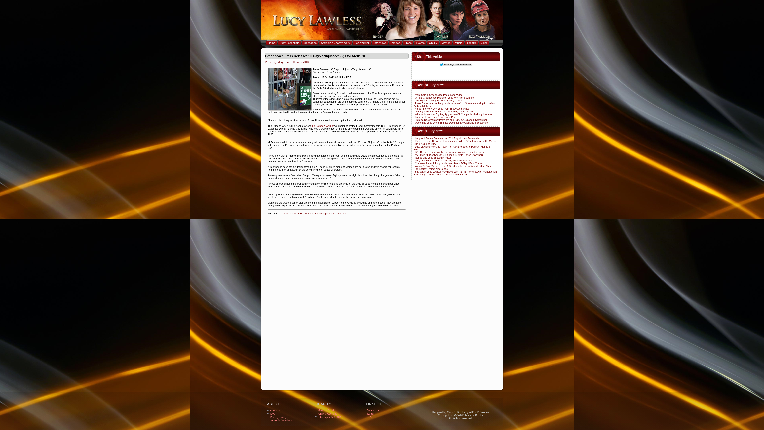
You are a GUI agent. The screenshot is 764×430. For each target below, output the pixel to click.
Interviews (380, 42)
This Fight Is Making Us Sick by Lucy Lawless (439, 100)
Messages (310, 42)
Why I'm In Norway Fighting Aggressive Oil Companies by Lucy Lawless (453, 114)
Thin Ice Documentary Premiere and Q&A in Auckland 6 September (451, 120)
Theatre (472, 42)
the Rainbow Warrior (323, 126)
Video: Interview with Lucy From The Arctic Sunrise (442, 109)
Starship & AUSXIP (329, 417)
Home (271, 42)
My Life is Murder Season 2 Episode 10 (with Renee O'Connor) (449, 155)
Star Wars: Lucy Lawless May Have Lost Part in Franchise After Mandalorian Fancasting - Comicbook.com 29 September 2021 (455, 173)
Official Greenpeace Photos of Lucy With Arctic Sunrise (444, 97)
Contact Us (373, 410)
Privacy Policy (278, 417)
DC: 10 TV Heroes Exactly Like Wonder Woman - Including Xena (450, 152)
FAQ (272, 413)
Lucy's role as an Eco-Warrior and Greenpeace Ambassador (314, 213)
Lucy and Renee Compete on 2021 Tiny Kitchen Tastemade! (447, 138)
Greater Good (326, 410)
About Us (275, 410)
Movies (445, 42)
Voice (484, 42)
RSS (369, 417)
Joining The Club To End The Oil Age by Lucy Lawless (444, 111)
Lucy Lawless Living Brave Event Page (436, 117)
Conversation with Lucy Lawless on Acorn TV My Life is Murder (449, 163)
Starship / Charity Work (335, 42)
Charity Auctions (327, 413)
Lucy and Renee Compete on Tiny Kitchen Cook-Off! (443, 160)
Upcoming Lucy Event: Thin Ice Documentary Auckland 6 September (452, 122)
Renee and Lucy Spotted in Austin (433, 157)
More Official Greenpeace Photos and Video (439, 95)
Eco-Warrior (361, 42)
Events (420, 42)
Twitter (370, 413)
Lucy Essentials (289, 42)
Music (458, 42)
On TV (433, 42)
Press (408, 42)
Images (395, 42)
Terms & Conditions (281, 420)
